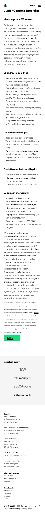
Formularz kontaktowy (12, 461)
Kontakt (7, 481)
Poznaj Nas (8, 476)
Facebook (8, 490)
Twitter (6, 499)
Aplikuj (10, 338)
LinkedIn (7, 496)
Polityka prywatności (12, 478)
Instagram (8, 493)
